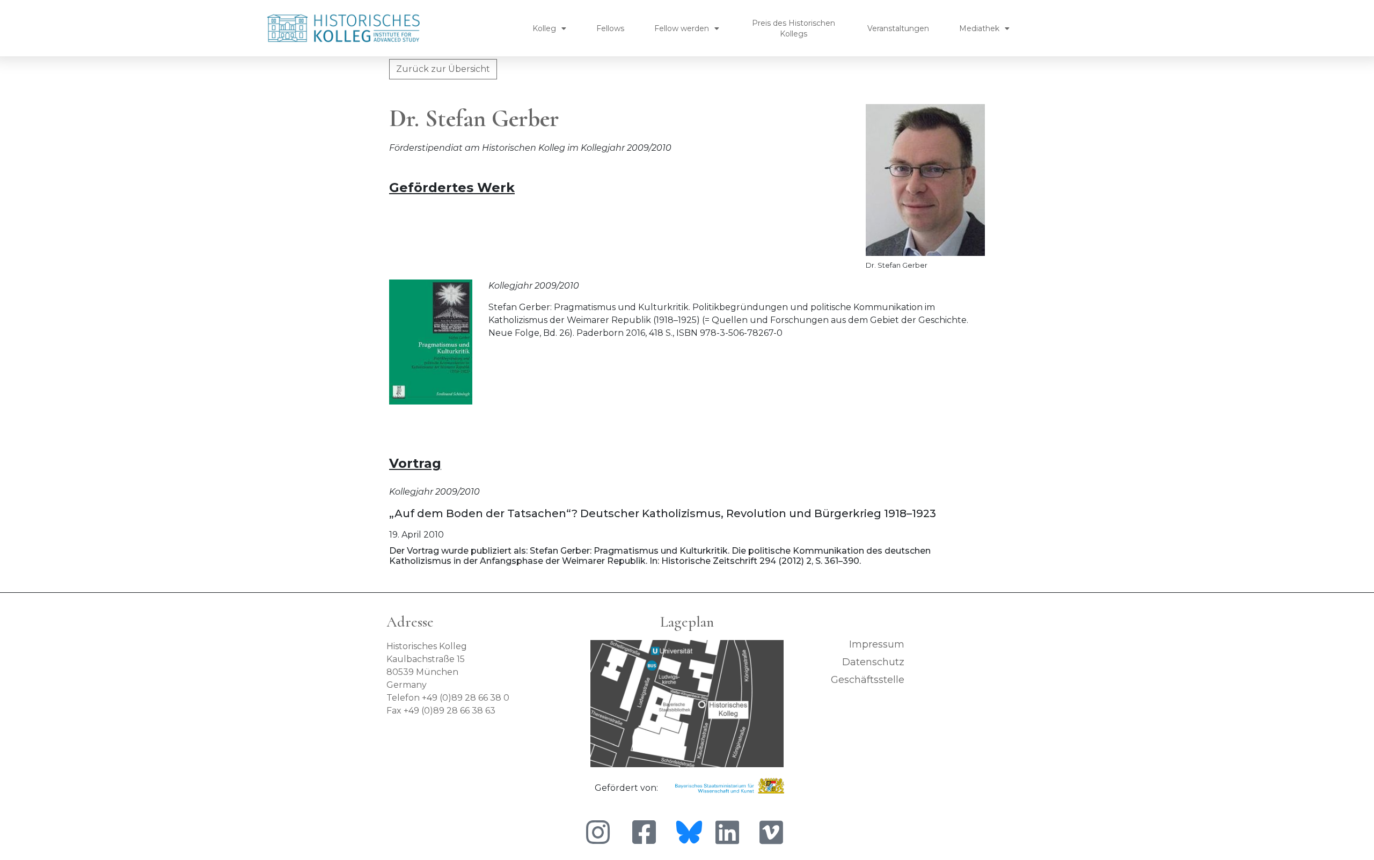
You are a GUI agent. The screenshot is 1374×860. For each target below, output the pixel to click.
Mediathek (979, 28)
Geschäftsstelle (867, 680)
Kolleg (544, 28)
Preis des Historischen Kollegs (793, 28)
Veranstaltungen (898, 28)
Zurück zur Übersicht (443, 69)
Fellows (610, 28)
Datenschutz (873, 662)
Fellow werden (681, 28)
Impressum (876, 644)
